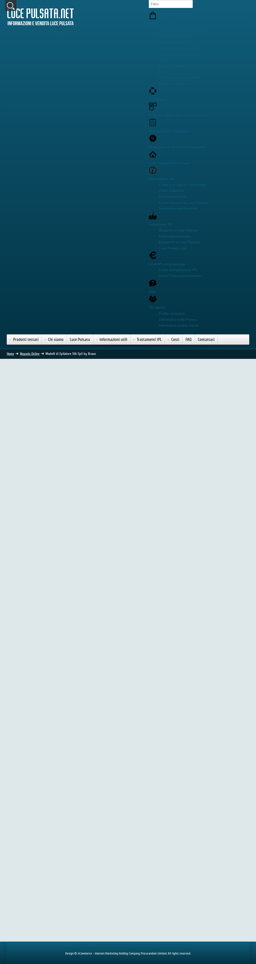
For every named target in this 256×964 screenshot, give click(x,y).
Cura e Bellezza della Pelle (180, 78)
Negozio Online (30, 354)
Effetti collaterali (171, 191)
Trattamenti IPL (161, 224)
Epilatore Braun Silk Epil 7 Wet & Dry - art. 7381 (34, 513)
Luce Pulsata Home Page (169, 163)
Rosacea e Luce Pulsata (178, 230)
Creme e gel (168, 42)
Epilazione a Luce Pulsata (179, 242)
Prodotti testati (160, 24)
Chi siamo (56, 339)
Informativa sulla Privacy (178, 319)
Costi (175, 339)
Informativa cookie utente (179, 325)
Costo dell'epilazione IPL (178, 270)
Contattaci (157, 99)
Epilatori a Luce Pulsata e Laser (184, 30)
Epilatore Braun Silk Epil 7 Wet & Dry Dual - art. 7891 (86, 621)
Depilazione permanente (178, 208)
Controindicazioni (172, 197)
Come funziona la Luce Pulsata (183, 203)
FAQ (152, 292)
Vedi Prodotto (34, 535)
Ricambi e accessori (174, 84)
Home (10, 354)
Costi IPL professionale (167, 264)
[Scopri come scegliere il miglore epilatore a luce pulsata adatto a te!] (211, 388)
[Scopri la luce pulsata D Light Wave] (211, 539)
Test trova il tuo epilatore (168, 131)
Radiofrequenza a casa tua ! (181, 48)
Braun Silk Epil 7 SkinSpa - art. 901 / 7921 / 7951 (138, 513)
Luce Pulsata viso (172, 248)
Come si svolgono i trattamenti (183, 185)
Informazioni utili (161, 179)
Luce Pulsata (80, 339)
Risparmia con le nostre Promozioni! (177, 147)
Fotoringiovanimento (175, 236)
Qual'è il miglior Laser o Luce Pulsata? (179, 115)
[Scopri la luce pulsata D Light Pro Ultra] (211, 450)
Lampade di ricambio (175, 36)
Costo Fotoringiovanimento (180, 276)
